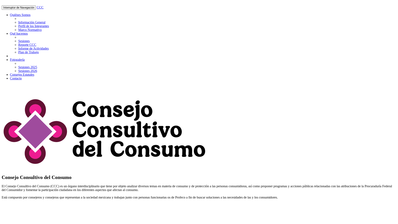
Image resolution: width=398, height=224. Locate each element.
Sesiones (24, 41)
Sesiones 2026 (27, 71)
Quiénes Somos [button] (20, 15)
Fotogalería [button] (17, 59)
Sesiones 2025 (27, 67)
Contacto (16, 78)
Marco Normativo (30, 30)
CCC (40, 7)
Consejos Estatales (22, 74)
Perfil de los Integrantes (33, 26)
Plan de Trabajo (28, 52)
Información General (31, 22)
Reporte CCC (27, 44)
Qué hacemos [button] (19, 33)
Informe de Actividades (33, 48)
